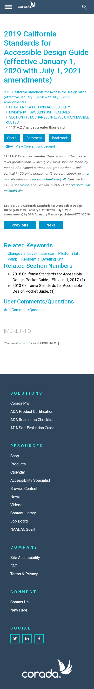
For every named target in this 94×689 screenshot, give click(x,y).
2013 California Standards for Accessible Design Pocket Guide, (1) (47, 288)
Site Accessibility (25, 557)
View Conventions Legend (35, 146)
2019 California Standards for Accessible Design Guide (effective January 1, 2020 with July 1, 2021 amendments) (45, 97)
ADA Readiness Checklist (32, 419)
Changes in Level (22, 253)
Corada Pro (19, 403)
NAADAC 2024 (22, 529)
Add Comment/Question (24, 310)
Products (18, 464)
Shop (14, 456)
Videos (16, 505)
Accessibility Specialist (30, 480)
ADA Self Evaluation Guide (32, 428)
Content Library (23, 513)
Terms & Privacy (24, 574)
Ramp (12, 259)
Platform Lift (69, 253)
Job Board (19, 521)
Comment (34, 138)
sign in (23, 343)
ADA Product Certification (31, 411)
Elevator (47, 253)
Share (11, 138)
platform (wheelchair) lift (47, 179)
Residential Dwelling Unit (42, 259)
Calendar (17, 472)
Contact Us (19, 602)
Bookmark (60, 138)
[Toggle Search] (84, 7)
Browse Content (23, 488)
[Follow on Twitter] (15, 638)
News (15, 496)
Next (51, 225)
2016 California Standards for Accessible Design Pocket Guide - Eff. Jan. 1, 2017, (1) (49, 277)
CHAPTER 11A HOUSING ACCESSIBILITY (39, 107)
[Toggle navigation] (8, 7)
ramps (24, 185)
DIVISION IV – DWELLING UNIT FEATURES (39, 112)
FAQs (15, 566)
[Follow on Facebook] (39, 638)
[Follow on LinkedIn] (27, 638)
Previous (20, 225)
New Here (18, 610)
